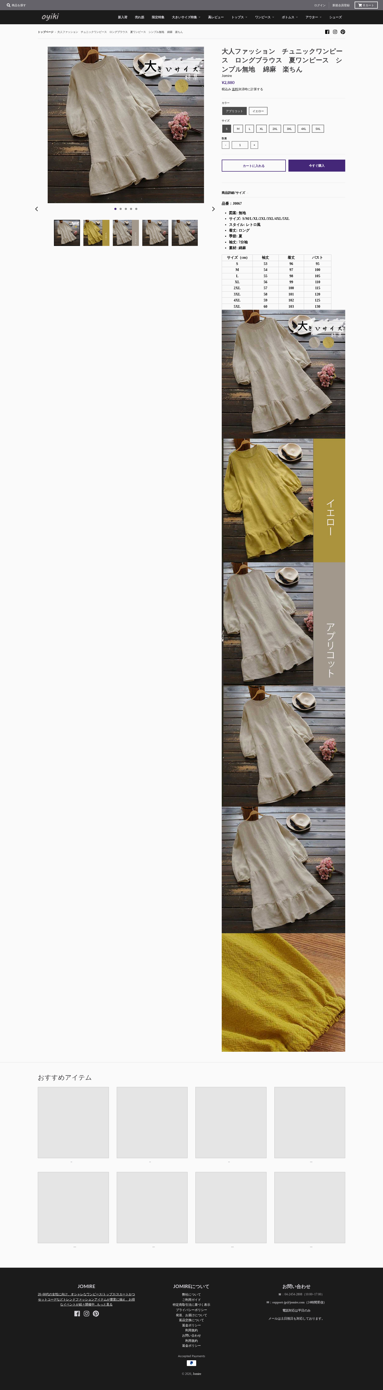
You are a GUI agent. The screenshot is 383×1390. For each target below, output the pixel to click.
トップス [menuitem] (237, 17)
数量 (224, 138)
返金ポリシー (191, 1325)
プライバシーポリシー (191, 1310)
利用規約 (191, 1330)
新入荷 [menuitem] (122, 17)
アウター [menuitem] (312, 17)
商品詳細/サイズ (233, 193)
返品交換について (191, 1320)
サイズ (226, 120)
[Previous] (37, 209)
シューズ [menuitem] (335, 17)
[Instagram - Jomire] (335, 31)
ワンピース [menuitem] (263, 17)
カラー (226, 102)
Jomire (227, 76)
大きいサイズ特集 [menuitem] (184, 17)
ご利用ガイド (191, 1300)
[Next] (213, 209)
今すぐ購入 (317, 165)
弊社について (191, 1294)
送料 (235, 89)
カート (368, 5)
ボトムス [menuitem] (288, 17)
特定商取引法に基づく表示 (191, 1305)
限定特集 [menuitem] (158, 17)
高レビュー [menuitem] (216, 17)
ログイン (320, 5)
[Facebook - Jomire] (327, 31)
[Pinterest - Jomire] (343, 31)
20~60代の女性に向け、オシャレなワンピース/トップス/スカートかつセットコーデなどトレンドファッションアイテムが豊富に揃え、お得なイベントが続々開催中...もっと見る (86, 1299)
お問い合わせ (191, 1335)
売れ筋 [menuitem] (139, 17)
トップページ (45, 32)
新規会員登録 (341, 5)
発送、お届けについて (191, 1315)
